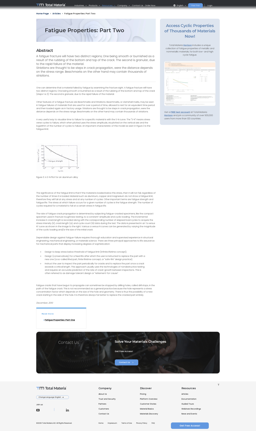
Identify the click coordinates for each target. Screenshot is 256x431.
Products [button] (93, 5)
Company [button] (122, 5)
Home (101, 423)
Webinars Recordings (191, 408)
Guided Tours (187, 404)
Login (209, 5)
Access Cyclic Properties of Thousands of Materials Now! (189, 31)
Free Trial (195, 5)
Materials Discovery (149, 413)
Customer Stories (148, 404)
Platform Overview (148, 399)
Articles (184, 394)
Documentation (188, 399)
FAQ (153, 423)
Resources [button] (107, 5)
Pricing (143, 394)
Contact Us (137, 5)
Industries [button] (80, 5)
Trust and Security (107, 399)
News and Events (189, 413)
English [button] (178, 5)
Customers (104, 408)
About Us (103, 394)
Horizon (168, 115)
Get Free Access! (190, 425)
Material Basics (147, 408)
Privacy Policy (141, 423)
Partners (102, 404)
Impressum (112, 423)
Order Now (150, 5)
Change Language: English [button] (50, 397)
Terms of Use (126, 423)
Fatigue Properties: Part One (60, 320)
